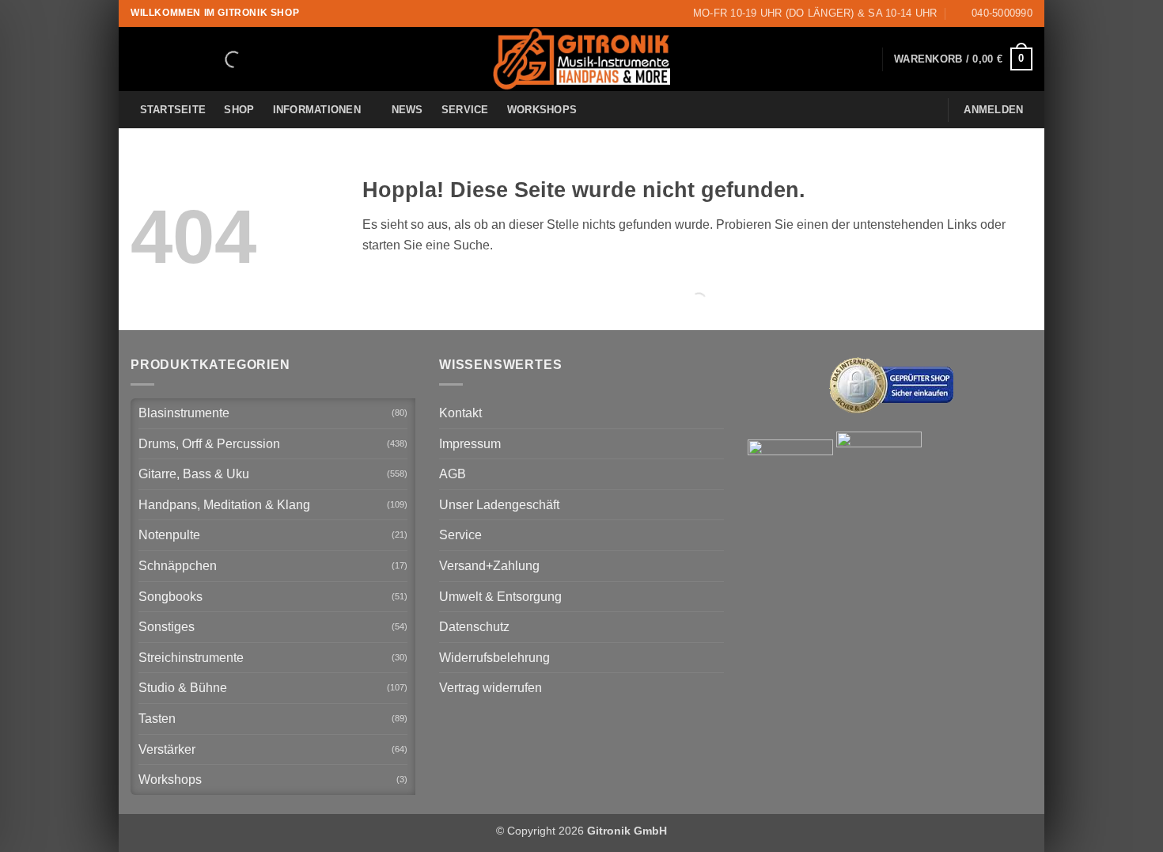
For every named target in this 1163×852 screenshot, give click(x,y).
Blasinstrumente (183, 413)
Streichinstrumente (191, 657)
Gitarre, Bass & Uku (193, 474)
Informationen (317, 110)
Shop (239, 110)
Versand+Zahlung (489, 565)
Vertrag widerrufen (490, 687)
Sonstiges (166, 626)
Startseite (173, 110)
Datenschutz (474, 626)
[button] (963, 59)
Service (465, 110)
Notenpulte (169, 535)
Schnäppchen (177, 565)
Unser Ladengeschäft (499, 505)
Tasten (157, 718)
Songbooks (170, 596)
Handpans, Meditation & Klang (224, 505)
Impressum (470, 444)
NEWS (407, 110)
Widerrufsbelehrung (494, 657)
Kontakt (460, 413)
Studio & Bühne (182, 687)
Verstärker (166, 749)
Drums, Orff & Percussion (209, 444)
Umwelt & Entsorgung (500, 596)
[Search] (220, 59)
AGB (452, 474)
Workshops (542, 110)
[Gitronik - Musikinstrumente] (581, 59)
